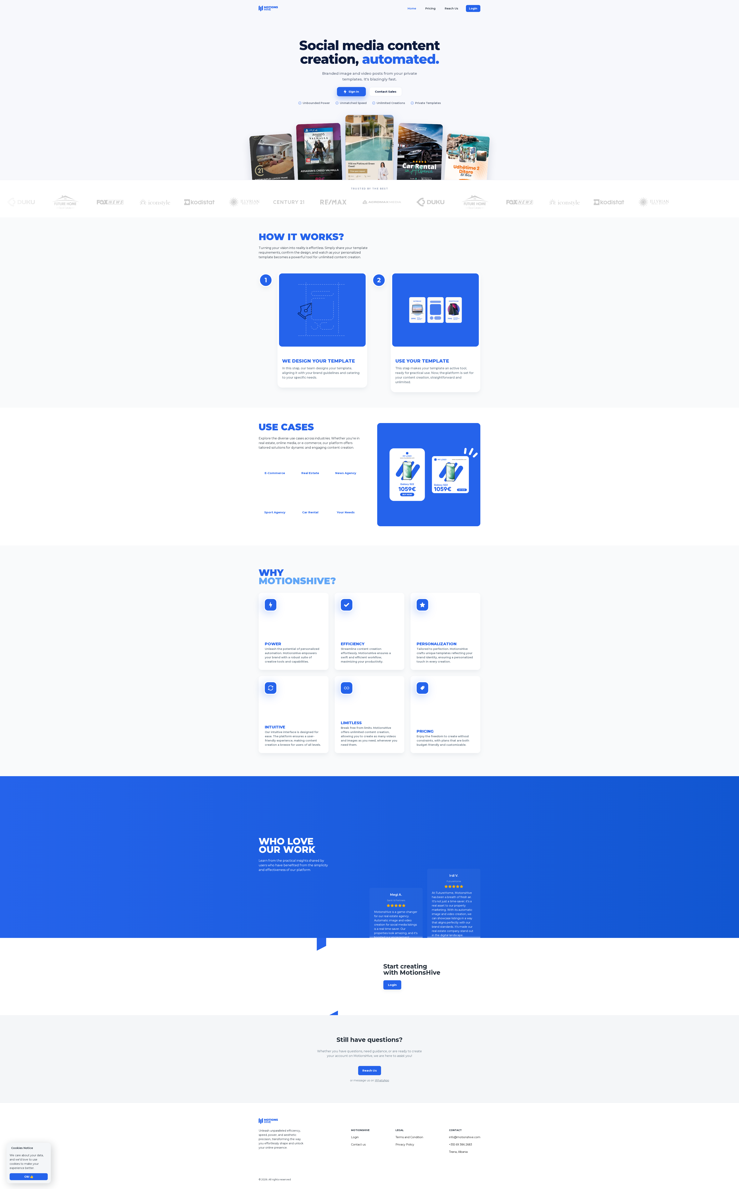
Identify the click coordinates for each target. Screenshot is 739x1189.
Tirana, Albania (458, 1152)
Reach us (369, 1070)
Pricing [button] (430, 8)
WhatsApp (382, 1080)
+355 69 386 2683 (460, 1144)
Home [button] (412, 8)
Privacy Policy (404, 1144)
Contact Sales (385, 91)
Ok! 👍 (28, 1176)
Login (473, 8)
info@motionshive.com (464, 1137)
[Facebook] (265, 1159)
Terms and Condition (409, 1137)
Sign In (354, 91)
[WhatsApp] (270, 1159)
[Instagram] (260, 1159)
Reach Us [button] (451, 8)
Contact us (358, 1144)
